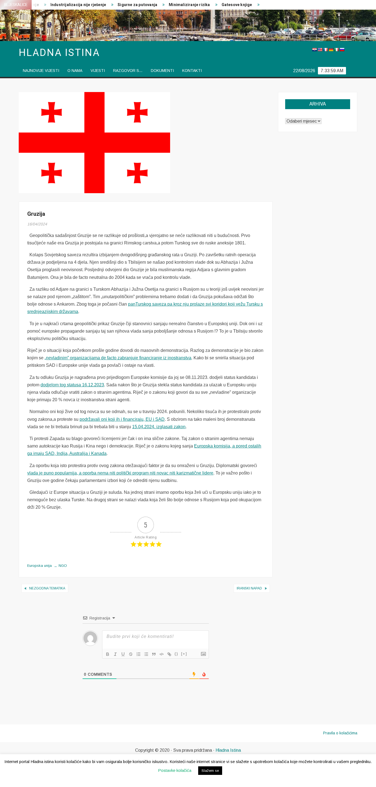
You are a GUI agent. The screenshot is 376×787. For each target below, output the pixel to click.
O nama (74, 70)
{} (176, 654)
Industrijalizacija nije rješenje (69, 5)
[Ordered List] (138, 654)
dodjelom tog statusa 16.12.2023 (72, 384)
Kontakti (192, 70)
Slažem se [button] (210, 771)
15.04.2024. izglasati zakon (159, 426)
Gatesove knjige (227, 5)
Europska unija (39, 566)
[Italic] (115, 654)
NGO (63, 566)
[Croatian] (314, 49)
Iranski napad (249, 588)
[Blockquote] (154, 654)
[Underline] (123, 654)
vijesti (98, 70)
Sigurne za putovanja (128, 5)
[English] (319, 49)
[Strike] (131, 654)
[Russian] (341, 49)
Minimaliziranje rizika (180, 5)
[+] (184, 654)
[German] (330, 49)
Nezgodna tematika (47, 588)
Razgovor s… (128, 70)
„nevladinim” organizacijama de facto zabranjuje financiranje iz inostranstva (118, 357)
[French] (325, 49)
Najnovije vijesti (41, 70)
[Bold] (107, 654)
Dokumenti (162, 70)
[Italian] (336, 49)
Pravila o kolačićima (340, 733)
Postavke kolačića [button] (174, 770)
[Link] (169, 654)
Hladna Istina (228, 750)
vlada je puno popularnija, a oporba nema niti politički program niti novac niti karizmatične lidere (120, 473)
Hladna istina (59, 52)
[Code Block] (161, 654)
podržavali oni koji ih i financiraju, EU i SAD (122, 419)
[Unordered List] (146, 654)
